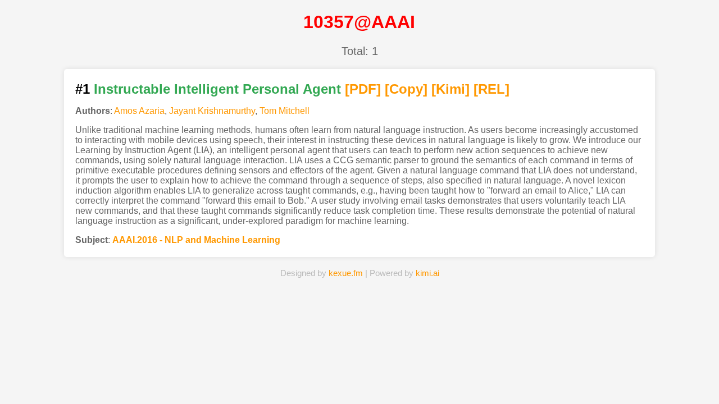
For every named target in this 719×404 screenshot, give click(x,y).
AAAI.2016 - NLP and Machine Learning (196, 240)
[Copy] (406, 89)
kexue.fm (346, 273)
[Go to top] (690, 368)
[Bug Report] (474, 378)
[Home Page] (244, 378)
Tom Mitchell (285, 111)
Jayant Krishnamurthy (212, 111)
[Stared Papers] (359, 378)
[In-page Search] (301, 378)
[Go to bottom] (690, 389)
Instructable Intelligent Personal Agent (217, 89)
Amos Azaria (139, 111)
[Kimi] (450, 89)
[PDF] (363, 89)
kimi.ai (427, 273)
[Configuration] (416, 378)
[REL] (491, 89)
